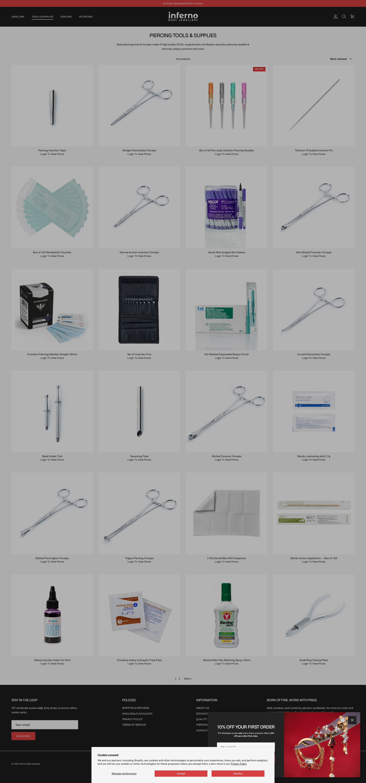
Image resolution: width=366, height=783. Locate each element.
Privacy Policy (239, 763)
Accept (181, 773)
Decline (238, 773)
